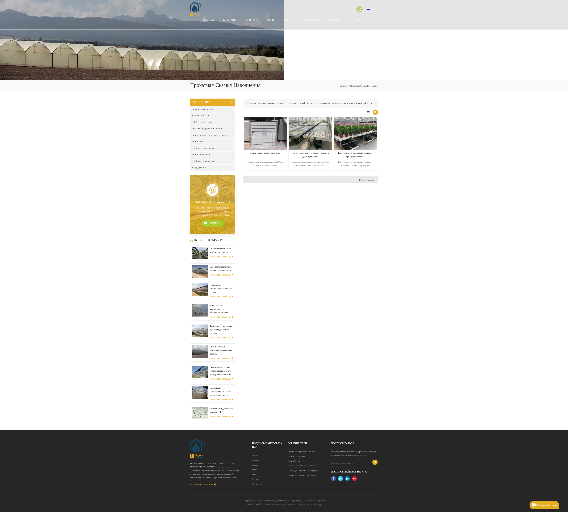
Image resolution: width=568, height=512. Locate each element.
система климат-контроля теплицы (210, 135)
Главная (209, 20)
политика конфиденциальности (278, 504)
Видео (270, 20)
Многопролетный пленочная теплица (302, 465)
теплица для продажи (296, 456)
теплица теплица (294, 461)
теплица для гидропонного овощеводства (304, 470)
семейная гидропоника (203, 161)
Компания (230, 20)
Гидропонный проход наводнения (265, 153)
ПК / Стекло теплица (203, 122)
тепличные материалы (203, 148)
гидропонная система (202, 109)
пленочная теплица (201, 115)
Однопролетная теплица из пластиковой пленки (220, 268)
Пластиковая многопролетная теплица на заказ (221, 288)
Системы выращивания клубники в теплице (220, 250)
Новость (288, 20)
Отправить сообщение (548, 505)
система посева (199, 142)
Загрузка (335, 20)
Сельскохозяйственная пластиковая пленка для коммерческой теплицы (220, 371)
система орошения (201, 155)
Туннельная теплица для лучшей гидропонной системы (221, 330)
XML (257, 504)
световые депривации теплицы (208, 129)
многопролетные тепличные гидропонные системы (221, 350)
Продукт (251, 20)
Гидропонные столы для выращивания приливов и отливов (355, 154)
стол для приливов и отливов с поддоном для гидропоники (310, 154)
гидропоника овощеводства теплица (302, 475)
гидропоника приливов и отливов (301, 451)
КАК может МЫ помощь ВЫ (212, 202)
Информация (311, 20)
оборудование (199, 168)
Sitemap (250, 504)
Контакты (356, 20)
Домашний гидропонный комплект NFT (221, 410)
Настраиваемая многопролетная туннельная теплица (219, 309)
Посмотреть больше (220, 256)
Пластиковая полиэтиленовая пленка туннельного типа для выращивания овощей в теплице (220, 391)
